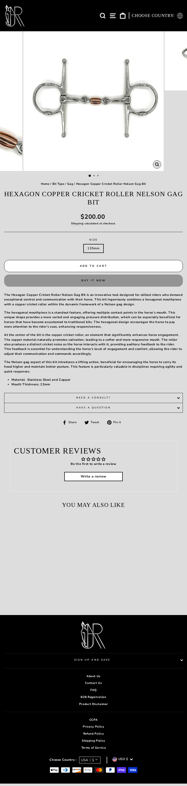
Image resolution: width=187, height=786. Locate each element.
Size (93, 240)
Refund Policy (93, 734)
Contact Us (93, 683)
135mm (93, 248)
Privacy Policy (93, 727)
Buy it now (93, 280)
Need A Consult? (93, 397)
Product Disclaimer (93, 704)
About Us (93, 676)
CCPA (93, 720)
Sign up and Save (92, 660)
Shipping (77, 223)
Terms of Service (93, 748)
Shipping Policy (93, 741)
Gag (70, 184)
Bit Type (58, 184)
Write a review (93, 476)
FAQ (93, 690)
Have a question (93, 407)
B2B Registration (93, 697)
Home (45, 184)
